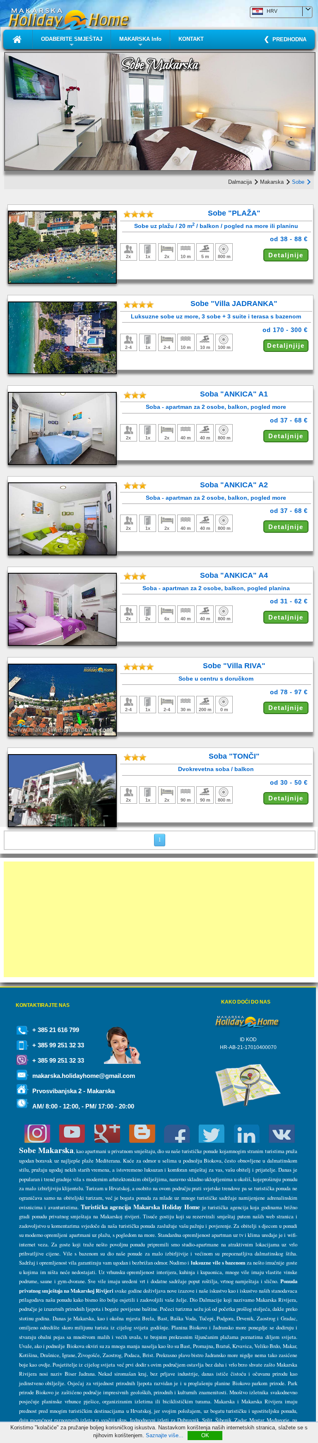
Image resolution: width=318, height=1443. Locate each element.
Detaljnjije (286, 345)
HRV (270, 11)
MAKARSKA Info (140, 42)
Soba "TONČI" (234, 756)
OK (205, 1435)
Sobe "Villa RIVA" (234, 666)
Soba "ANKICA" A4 (234, 575)
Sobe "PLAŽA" (234, 213)
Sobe (299, 182)
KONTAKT (191, 39)
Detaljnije (286, 255)
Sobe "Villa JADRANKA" (233, 303)
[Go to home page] (17, 39)
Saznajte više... (164, 1435)
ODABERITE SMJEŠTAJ (71, 42)
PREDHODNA (287, 39)
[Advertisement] (159, 919)
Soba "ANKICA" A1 (234, 394)
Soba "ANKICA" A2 (234, 485)
